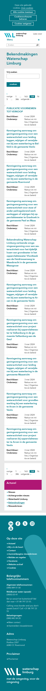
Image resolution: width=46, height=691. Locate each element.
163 (26, 97)
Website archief (15, 565)
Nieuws (11, 492)
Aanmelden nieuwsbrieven (20, 626)
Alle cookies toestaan (23, 12)
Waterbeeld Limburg (17, 499)
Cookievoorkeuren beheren (23, 18)
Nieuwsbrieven (15, 506)
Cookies (12, 568)
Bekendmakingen (16, 503)
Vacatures (12, 561)
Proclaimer (13, 659)
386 (17, 99)
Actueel (11, 483)
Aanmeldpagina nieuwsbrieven (22, 554)
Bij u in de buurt (15, 547)
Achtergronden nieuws (18, 496)
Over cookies (27, 8)
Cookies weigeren (23, 24)
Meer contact (14, 622)
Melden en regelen (17, 558)
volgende (25, 99)
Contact (12, 551)
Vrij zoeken (12, 72)
